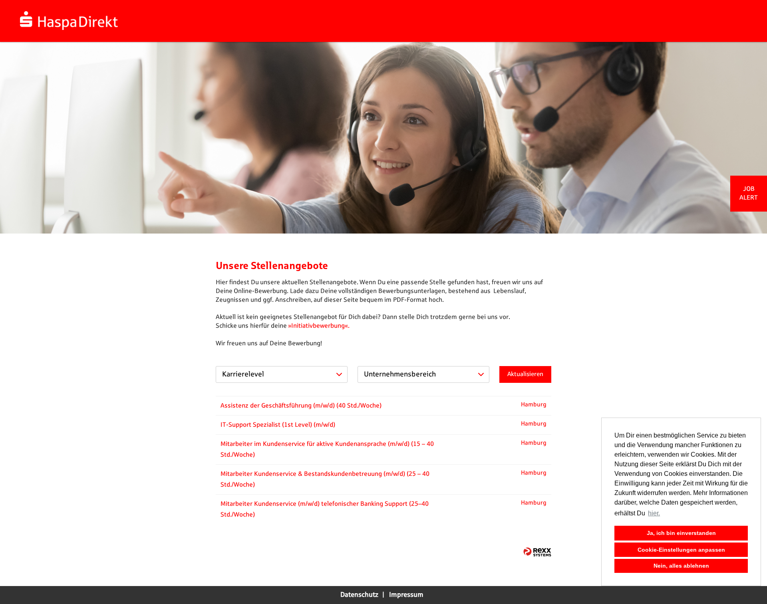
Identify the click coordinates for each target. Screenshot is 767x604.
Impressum (406, 595)
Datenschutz (359, 595)
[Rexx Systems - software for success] (537, 552)
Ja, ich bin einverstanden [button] (681, 533)
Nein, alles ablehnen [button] (681, 565)
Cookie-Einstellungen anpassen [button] (681, 550)
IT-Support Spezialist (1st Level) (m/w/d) (278, 425)
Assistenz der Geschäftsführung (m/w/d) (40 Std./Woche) (301, 406)
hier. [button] (654, 513)
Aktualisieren (525, 374)
